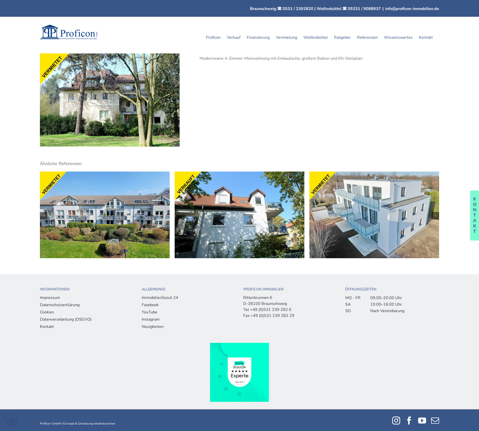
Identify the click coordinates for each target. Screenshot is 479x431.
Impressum (50, 297)
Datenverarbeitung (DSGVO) (66, 319)
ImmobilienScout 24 (160, 297)
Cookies (47, 312)
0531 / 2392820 (298, 8)
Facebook (150, 305)
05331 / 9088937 (364, 8)
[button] (11, 420)
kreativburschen (104, 424)
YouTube (149, 312)
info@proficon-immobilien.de (412, 8)
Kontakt (47, 326)
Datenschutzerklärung (60, 305)
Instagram (151, 319)
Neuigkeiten (153, 326)
